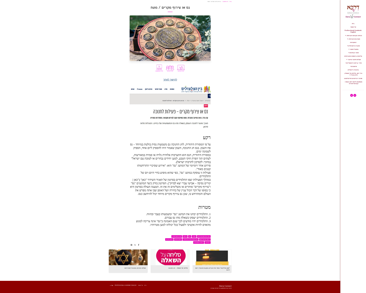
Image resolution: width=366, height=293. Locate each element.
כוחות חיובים (169, 239)
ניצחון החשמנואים (198, 242)
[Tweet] (135, 245)
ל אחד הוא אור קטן (205, 239)
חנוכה (194, 236)
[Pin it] (131, 245)
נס (189, 236)
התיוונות (207, 242)
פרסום (185, 236)
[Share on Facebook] (138, 245)
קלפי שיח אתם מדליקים (204, 236)
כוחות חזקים (178, 239)
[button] (353, 35)
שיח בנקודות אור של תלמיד (190, 239)
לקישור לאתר (170, 79)
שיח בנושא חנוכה (176, 236)
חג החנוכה (225, 1)
